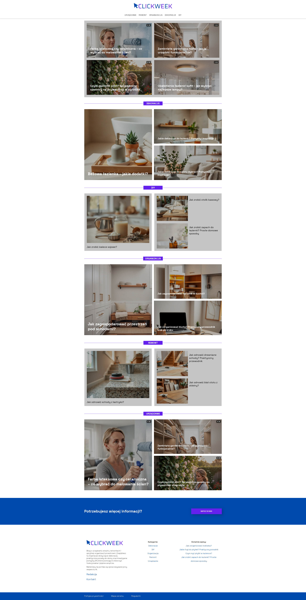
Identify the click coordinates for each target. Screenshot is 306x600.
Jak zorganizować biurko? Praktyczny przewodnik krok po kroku (186, 328)
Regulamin (136, 596)
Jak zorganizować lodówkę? (199, 545)
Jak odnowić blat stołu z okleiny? (203, 384)
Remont (143, 15)
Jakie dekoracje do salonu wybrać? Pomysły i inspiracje (184, 173)
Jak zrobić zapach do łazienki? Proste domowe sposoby (203, 230)
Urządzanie (130, 15)
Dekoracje (170, 15)
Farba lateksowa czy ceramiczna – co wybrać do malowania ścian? (116, 50)
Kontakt (91, 579)
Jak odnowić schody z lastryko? (105, 402)
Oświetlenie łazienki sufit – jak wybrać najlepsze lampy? (185, 87)
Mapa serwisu (117, 596)
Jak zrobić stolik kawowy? (204, 199)
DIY (180, 15)
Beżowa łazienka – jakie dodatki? (118, 173)
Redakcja (92, 574)
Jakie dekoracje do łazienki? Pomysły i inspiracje (186, 138)
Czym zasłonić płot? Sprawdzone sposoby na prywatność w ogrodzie (115, 87)
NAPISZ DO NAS (206, 511)
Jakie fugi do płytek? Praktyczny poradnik (198, 549)
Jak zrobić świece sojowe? (102, 246)
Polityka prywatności (94, 596)
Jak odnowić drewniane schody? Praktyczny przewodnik (202, 358)
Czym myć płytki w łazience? (199, 553)
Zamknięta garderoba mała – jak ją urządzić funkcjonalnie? (182, 50)
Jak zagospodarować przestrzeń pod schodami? (117, 326)
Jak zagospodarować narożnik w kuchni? (181, 293)
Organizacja (156, 15)
